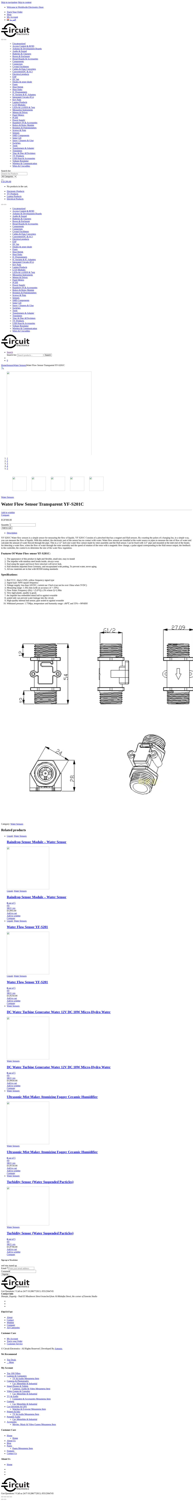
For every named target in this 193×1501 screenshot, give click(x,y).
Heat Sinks (17, 89)
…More (10, 1362)
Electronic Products (15, 191)
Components (18, 61)
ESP (14, 77)
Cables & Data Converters (24, 69)
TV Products (18, 156)
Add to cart (6, 528)
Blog (9, 1443)
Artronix (58, 1348)
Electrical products (20, 74)
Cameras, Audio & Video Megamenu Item (31, 1388)
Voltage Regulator (20, 161)
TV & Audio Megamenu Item (25, 1378)
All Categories (13, 1327)
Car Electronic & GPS (17, 1406)
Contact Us (12, 1453)
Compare (5, 515)
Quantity (5, 525)
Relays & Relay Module (23, 125)
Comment (5, 1271)
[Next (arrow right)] (5, 1499)
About (9, 1317)
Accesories (12, 1422)
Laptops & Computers (17, 1376)
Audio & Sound (19, 51)
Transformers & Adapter (23, 148)
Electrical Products (15, 199)
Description (12, 533)
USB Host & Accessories (23, 158)
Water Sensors (20, 365)
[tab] (99, 533)
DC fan (15, 79)
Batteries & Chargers (21, 54)
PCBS (15, 117)
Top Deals (11, 1360)
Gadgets (10, 1401)
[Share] (5, 1496)
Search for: (6, 171)
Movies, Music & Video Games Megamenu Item (34, 1424)
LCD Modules (18, 105)
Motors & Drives (20, 112)
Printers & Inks (13, 1411)
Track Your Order (14, 12)
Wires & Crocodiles (21, 166)
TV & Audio (12, 1396)
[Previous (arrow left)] (2, 1499)
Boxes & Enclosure (21, 56)
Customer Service (15, 1344)
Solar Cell (16, 138)
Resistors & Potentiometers (24, 128)
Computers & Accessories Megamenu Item (31, 1399)
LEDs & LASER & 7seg (23, 107)
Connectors (17, 64)
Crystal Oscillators (20, 66)
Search (10, 352)
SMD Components (20, 135)
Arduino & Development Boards (27, 48)
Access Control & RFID (23, 46)
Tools (14, 145)
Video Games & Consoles (18, 1391)
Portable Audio (13, 1417)
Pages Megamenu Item (22, 1448)
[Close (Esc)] (2, 1496)
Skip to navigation (9, 2)
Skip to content (24, 2)
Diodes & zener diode (22, 82)
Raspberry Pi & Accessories (24, 122)
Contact (10, 1320)
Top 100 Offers (13, 1373)
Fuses (15, 84)
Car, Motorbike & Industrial (24, 1383)
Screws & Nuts (19, 130)
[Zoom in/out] (11, 1496)
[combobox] (14, 173)
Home (4, 365)
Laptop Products (19, 102)
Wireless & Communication (24, 163)
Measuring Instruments (22, 110)
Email (4, 1268)
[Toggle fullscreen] (8, 1496)
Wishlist (10, 1322)
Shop (9, 14)
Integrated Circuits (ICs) (23, 97)
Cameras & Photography (18, 1381)
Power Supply (18, 120)
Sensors (15, 133)
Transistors (17, 151)
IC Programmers (19, 92)
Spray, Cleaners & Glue (23, 140)
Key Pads (16, 99)
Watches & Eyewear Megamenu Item (29, 1409)
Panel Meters (18, 115)
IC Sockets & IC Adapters (24, 94)
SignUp (5, 1274)
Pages (9, 1446)
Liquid (10, 836)
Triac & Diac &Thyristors (23, 153)
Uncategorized (18, 43)
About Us (11, 1440)
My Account (12, 17)
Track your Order (14, 1341)
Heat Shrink (17, 87)
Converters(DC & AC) (22, 71)
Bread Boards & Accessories (25, 59)
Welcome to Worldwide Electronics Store (25, 7)
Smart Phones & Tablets (17, 1386)
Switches (16, 143)
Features (10, 1451)
